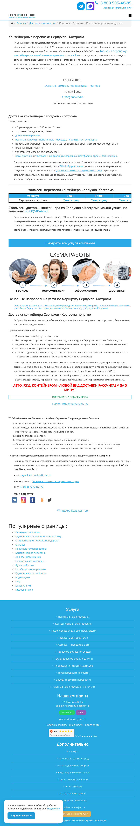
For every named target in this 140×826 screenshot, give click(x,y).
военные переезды (26, 139)
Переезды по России (27, 532)
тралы (96, 156)
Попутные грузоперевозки (31, 548)
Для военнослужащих (28, 557)
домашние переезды (27, 135)
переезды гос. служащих (82, 139)
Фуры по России (24, 565)
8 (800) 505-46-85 (72, 97)
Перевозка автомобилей (29, 561)
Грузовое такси (24, 589)
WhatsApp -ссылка (71, 166)
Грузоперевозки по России (31, 573)
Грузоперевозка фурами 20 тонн (74, 658)
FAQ (17, 581)
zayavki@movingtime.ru (35, 475)
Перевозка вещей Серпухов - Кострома (34, 305)
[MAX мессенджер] (90, 7)
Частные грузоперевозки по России (74, 686)
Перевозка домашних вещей (74, 651)
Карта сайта (92, 724)
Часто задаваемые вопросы (73, 765)
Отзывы (20, 544)
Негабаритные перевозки (30, 569)
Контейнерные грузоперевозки (73, 623)
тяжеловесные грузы (47, 156)
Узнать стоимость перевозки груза (55, 481)
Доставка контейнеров (42, 23)
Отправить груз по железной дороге (36, 540)
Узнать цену (71, 200)
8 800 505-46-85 (115, 3)
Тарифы (73, 751)
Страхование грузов (74, 793)
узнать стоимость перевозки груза (79, 170)
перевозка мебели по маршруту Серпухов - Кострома (79, 308)
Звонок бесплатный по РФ (117, 7)
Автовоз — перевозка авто (73, 644)
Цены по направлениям (74, 779)
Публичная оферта (74, 807)
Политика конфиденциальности (64, 724)
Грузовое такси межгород (74, 758)
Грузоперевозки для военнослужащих (73, 630)
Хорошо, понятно (21, 815)
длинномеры (109, 156)
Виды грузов (22, 577)
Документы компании (74, 800)
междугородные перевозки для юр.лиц (77, 305)
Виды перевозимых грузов (73, 772)
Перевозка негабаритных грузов (73, 665)
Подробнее (53, 808)
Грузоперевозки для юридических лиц (38, 536)
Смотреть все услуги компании (70, 243)
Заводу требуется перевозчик (73, 679)
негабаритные (23, 156)
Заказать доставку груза (74, 637)
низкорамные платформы (76, 156)
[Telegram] (81, 7)
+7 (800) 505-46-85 (31, 487)
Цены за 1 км (23, 585)
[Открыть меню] (130, 15)
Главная (21, 23)
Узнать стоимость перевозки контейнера (72, 86)
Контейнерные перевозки (30, 552)
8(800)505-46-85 (37, 211)
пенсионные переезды (52, 139)
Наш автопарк (73, 786)
